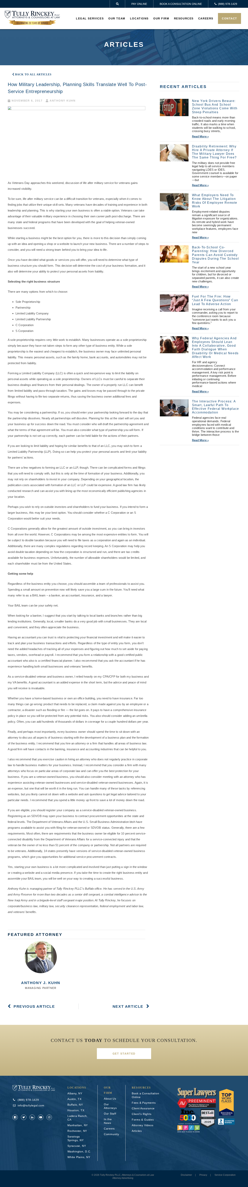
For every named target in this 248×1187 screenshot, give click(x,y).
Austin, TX (74, 1099)
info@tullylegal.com (31, 1105)
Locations (139, 18)
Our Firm (161, 18)
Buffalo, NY (75, 1104)
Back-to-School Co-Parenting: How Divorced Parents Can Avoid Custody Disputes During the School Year (215, 255)
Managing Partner (40, 988)
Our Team (116, 18)
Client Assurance (143, 1108)
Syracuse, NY (76, 1145)
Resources (184, 18)
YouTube (40, 1117)
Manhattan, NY (77, 1125)
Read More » (200, 136)
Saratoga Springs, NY (75, 1138)
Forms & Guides (143, 1119)
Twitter (23, 1117)
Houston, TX (75, 1110)
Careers (205, 18)
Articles (137, 1130)
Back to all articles (33, 74)
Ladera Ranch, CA (77, 1117)
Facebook (15, 1117)
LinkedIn (32, 1117)
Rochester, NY (77, 1130)
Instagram (49, 1117)
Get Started (124, 1053)
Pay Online (139, 3)
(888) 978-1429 (28, 1099)
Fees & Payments (144, 1102)
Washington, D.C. (79, 1151)
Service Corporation (225, 1175)
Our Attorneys (110, 1106)
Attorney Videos (142, 1125)
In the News (108, 1121)
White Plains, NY (78, 1157)
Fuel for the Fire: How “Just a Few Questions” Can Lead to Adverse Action (215, 300)
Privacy (203, 1175)
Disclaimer (186, 1175)
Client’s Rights (142, 1114)
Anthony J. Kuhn (40, 983)
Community (111, 1134)
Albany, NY (74, 1093)
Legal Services (90, 18)
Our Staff (110, 1113)
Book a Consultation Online (181, 3)
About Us (110, 1098)
